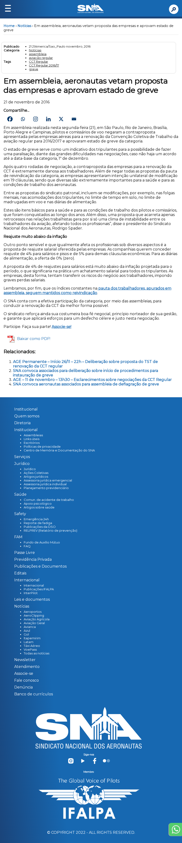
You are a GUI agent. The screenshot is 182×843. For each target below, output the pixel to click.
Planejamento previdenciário (46, 488)
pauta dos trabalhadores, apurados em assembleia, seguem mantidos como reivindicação (87, 290)
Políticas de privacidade (42, 446)
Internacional (34, 585)
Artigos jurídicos (36, 476)
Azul (27, 630)
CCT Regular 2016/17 (44, 65)
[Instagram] (35, 119)
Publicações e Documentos (40, 566)
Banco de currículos (33, 694)
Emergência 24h (36, 519)
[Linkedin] (48, 119)
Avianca (30, 627)
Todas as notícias (36, 653)
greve (33, 69)
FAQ (27, 546)
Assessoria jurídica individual (45, 484)
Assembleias (33, 435)
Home (9, 26)
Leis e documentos (32, 599)
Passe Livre (24, 552)
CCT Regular (38, 61)
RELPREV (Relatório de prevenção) (50, 530)
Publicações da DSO (40, 527)
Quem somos (26, 416)
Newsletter (25, 660)
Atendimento (27, 666)
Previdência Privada (33, 559)
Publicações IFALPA (39, 589)
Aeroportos (32, 611)
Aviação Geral (34, 623)
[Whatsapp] (23, 119)
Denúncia (23, 687)
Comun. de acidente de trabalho (49, 500)
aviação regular (41, 58)
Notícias (24, 26)
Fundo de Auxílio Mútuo (42, 542)
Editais (20, 573)
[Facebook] (10, 119)
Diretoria (22, 423)
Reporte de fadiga (38, 523)
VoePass (30, 649)
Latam (28, 642)
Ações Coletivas (36, 473)
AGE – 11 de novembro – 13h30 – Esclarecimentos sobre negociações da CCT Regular (92, 379)
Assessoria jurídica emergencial (48, 480)
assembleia (37, 54)
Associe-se (23, 673)
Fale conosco (26, 680)
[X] (61, 119)
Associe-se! (61, 326)
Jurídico (30, 469)
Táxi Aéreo (32, 646)
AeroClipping (34, 615)
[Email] (74, 119)
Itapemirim (32, 638)
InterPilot (31, 593)
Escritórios (32, 443)
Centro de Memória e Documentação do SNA (59, 450)
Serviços (22, 457)
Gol (26, 634)
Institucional (26, 409)
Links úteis (31, 439)
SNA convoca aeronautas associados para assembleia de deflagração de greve (86, 384)
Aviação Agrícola (37, 619)
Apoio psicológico (38, 503)
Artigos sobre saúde (39, 507)
